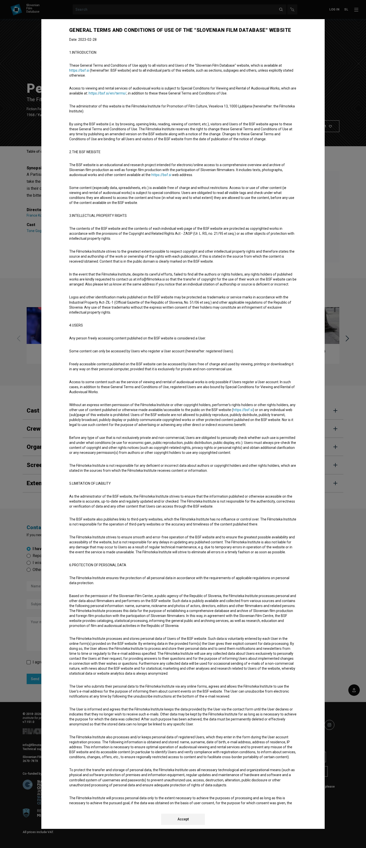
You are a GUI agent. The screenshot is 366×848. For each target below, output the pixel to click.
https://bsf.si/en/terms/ (107, 93)
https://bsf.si (79, 70)
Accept (183, 819)
